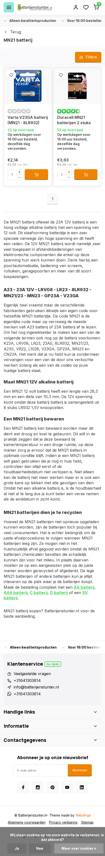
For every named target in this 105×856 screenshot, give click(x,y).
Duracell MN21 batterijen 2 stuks (74, 120)
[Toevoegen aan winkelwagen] (36, 174)
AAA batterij (15, 592)
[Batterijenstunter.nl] (35, 7)
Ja (17, 848)
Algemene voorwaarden (26, 822)
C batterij (39, 592)
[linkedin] (82, 787)
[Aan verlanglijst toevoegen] (11, 75)
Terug (15, 31)
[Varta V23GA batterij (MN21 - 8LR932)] (28, 86)
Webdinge (83, 815)
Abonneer (79, 770)
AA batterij (84, 587)
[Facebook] (23, 787)
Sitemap (87, 822)
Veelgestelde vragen (32, 673)
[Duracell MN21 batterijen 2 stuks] (77, 86)
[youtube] (67, 787)
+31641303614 (27, 680)
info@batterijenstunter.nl (36, 687)
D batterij (59, 592)
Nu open (52, 664)
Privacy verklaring (63, 822)
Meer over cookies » (79, 848)
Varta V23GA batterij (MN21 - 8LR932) (28, 120)
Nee (39, 848)
